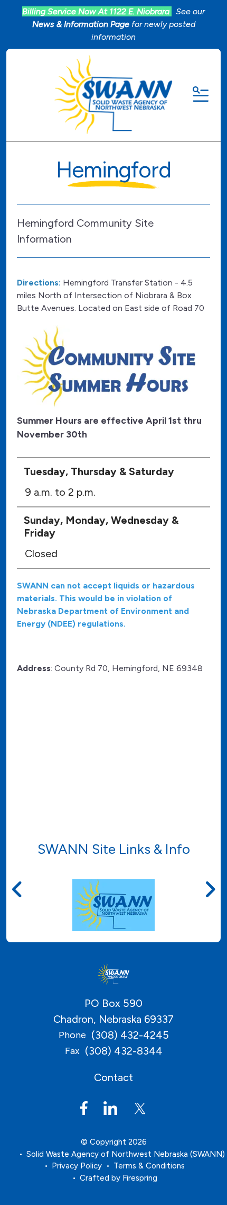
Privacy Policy (77, 1166)
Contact (113, 1077)
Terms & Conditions (149, 1166)
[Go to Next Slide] (209, 889)
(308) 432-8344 (124, 1051)
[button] (200, 94)
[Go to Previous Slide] (17, 889)
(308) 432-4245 (130, 1035)
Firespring (139, 1178)
